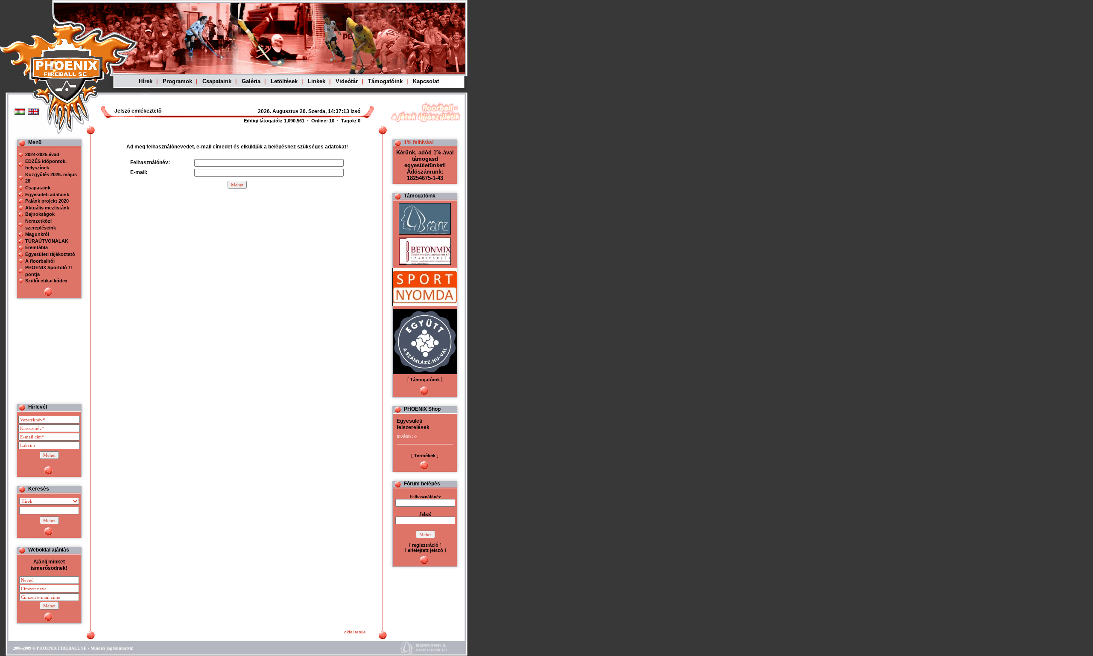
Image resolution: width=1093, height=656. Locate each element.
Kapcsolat (426, 81)
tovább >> (407, 436)
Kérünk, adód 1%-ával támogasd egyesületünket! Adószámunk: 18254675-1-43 (425, 165)
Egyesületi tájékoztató (50, 254)
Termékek (424, 455)
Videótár (347, 81)
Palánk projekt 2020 (47, 200)
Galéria (251, 81)
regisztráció (425, 545)
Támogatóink (385, 81)
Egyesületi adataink (47, 194)
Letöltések (284, 81)
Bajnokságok (40, 214)
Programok (177, 81)
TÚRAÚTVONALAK (46, 241)
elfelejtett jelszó (425, 550)
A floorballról (40, 261)
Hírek (145, 81)
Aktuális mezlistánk (47, 207)
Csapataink (216, 81)
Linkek (316, 81)
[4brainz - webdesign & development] (423, 653)
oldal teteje (355, 632)
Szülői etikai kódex (46, 280)
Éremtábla (36, 247)
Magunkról (37, 234)
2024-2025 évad (42, 154)
